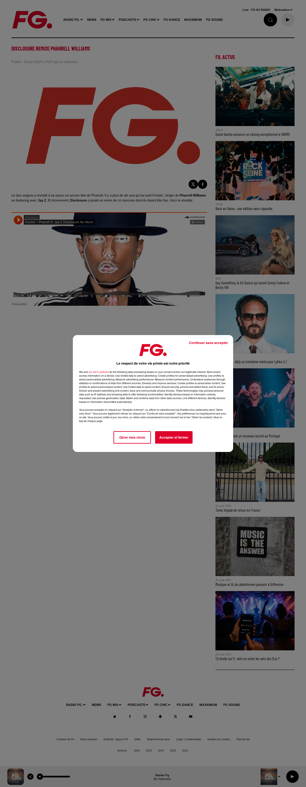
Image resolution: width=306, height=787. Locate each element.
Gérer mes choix (132, 437)
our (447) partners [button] (98, 372)
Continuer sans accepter (208, 342)
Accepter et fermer (173, 437)
